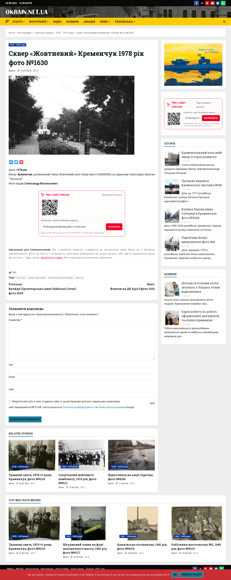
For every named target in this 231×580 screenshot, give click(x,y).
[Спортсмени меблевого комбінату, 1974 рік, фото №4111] (81, 455)
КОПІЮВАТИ (114, 227)
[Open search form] (224, 22)
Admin (12, 70)
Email (12, 376)
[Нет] (227, 574)
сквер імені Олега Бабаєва (60, 278)
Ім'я (11, 364)
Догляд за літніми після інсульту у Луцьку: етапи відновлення (201, 287)
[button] (7, 21)
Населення (47, 568)
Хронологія (31, 568)
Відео (57, 21)
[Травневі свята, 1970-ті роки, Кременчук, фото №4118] (32, 455)
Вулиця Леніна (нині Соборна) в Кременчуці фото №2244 (199, 213)
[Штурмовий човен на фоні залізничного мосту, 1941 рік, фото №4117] (88, 523)
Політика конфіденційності (78, 407)
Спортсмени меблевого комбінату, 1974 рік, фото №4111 (77, 479)
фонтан (79, 278)
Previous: (42, 288)
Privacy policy (192, 574)
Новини (72, 21)
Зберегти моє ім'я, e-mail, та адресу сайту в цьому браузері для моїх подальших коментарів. (66, 401)
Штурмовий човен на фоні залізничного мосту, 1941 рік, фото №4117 (85, 548)
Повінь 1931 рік (95, 568)
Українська (124, 21)
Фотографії (37, 21)
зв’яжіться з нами (52, 257)
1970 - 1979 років (20, 467)
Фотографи (62, 568)
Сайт (11, 389)
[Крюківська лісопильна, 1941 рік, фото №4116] (142, 523)
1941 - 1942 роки (74, 536)
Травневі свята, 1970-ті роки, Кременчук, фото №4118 (30, 477)
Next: (132, 286)
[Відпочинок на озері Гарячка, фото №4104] (131, 455)
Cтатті (17, 21)
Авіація (89, 21)
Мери (10, 568)
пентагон (21, 278)
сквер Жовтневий (36, 278)
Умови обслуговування (111, 407)
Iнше (104, 21)
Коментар (15, 320)
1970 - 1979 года (17, 45)
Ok (175, 574)
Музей (19, 568)
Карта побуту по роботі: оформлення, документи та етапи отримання (200, 316)
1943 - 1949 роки (182, 536)
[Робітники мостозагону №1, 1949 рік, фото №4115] (196, 523)
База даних (77, 568)
